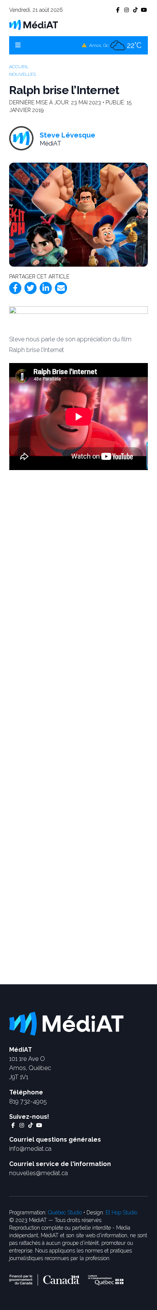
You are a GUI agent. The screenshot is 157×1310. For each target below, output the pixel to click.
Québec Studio (65, 1212)
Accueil (19, 66)
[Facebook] (15, 288)
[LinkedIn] (46, 288)
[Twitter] (30, 288)
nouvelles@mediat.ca (38, 1173)
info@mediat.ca (30, 1148)
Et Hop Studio (121, 1212)
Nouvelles (22, 74)
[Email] (61, 288)
